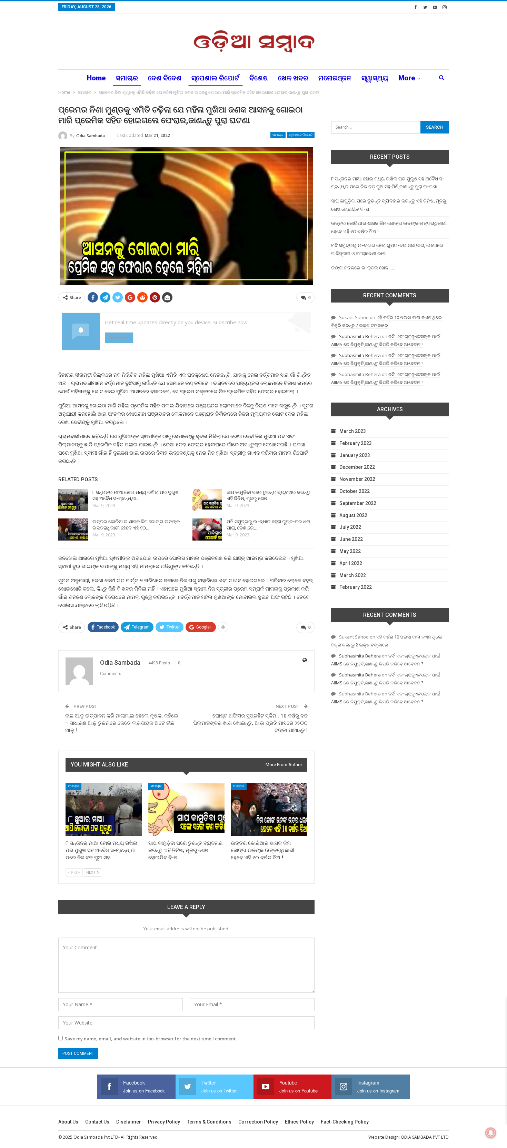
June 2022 (351, 539)
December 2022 (357, 467)
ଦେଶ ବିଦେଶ (164, 78)
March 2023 (352, 431)
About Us (68, 1122)
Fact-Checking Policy (345, 1122)
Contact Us (97, 1122)
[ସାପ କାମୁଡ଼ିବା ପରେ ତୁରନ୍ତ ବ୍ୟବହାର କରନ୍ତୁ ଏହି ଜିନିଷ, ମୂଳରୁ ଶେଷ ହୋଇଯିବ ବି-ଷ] (207, 500)
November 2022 (357, 479)
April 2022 (350, 563)
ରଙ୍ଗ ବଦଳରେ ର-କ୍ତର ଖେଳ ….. (363, 267)
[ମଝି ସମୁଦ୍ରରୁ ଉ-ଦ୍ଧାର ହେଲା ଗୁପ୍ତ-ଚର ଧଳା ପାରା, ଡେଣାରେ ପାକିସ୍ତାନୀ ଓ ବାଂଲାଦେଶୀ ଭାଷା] (207, 529)
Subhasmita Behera (360, 336)
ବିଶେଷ (258, 78)
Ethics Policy (299, 1122)
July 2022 (350, 527)
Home (96, 78)
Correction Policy (258, 1122)
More (406, 78)
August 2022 (353, 515)
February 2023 (355, 443)
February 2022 (355, 587)
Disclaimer (128, 1122)
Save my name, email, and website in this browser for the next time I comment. (150, 1039)
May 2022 (350, 551)
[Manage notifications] (490, 1132)
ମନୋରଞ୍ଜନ (334, 78)
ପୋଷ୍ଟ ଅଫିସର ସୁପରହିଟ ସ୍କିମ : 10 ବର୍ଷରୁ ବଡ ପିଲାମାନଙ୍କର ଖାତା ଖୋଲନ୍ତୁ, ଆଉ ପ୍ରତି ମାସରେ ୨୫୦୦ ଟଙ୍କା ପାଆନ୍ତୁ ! (250, 723)
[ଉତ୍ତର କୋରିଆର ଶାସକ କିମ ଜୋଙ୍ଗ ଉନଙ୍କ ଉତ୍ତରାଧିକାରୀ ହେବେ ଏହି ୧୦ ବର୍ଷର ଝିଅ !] (73, 529)
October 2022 (354, 491)
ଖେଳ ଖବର (293, 78)
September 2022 (357, 503)
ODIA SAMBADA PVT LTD (425, 1137)
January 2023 (354, 455)
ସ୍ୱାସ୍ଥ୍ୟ (374, 78)
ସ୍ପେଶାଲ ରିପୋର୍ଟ (215, 78)
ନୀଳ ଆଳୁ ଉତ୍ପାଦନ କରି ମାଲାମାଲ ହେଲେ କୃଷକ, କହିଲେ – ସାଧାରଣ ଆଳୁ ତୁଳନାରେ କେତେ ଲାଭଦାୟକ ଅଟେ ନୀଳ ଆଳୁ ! (121, 723)
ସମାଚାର (127, 78)
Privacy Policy (164, 1122)
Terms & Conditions (209, 1122)
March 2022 (352, 575)
